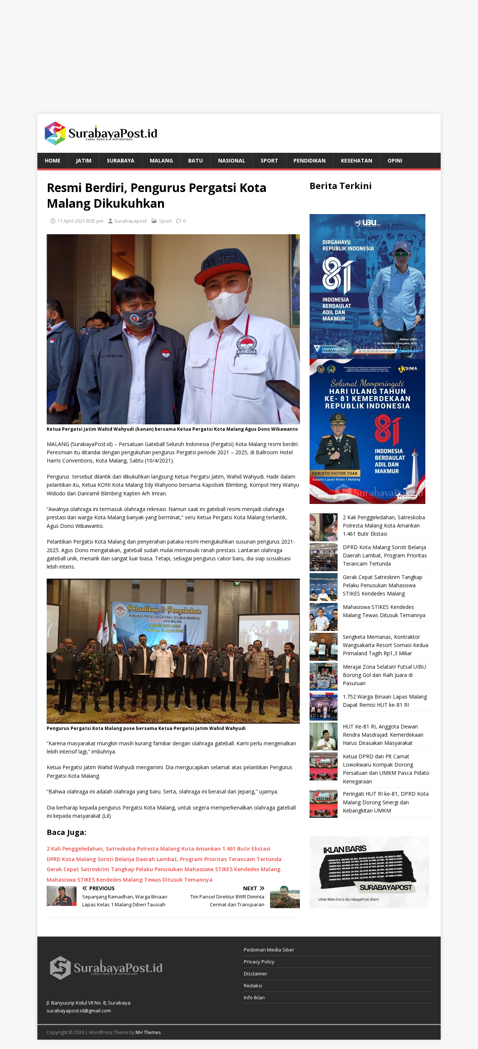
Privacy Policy (259, 961)
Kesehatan (356, 160)
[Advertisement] (239, 52)
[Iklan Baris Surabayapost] (369, 904)
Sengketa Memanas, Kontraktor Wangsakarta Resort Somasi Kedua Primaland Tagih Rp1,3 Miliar (385, 645)
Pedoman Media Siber (269, 949)
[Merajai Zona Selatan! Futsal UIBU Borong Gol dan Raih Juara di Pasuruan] (324, 677)
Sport (269, 160)
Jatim (83, 160)
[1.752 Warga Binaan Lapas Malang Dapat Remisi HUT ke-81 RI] (324, 707)
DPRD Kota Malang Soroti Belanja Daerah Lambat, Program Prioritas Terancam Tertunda (385, 555)
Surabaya (120, 160)
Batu (195, 160)
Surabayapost (130, 220)
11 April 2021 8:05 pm (80, 220)
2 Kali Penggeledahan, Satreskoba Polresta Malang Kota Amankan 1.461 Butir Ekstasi (384, 526)
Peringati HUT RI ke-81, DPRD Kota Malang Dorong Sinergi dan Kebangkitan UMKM (386, 802)
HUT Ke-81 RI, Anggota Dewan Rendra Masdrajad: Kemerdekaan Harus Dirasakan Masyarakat (383, 735)
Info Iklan (254, 997)
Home (52, 160)
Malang (161, 160)
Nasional (231, 160)
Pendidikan (310, 160)
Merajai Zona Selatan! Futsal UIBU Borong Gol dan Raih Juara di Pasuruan (384, 675)
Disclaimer (255, 973)
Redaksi (253, 985)
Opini (395, 160)
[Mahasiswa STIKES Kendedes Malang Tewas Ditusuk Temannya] (324, 617)
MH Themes (148, 1032)
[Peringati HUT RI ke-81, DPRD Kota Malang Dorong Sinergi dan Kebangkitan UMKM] (324, 804)
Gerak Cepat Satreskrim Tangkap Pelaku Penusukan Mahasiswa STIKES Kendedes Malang (382, 585)
